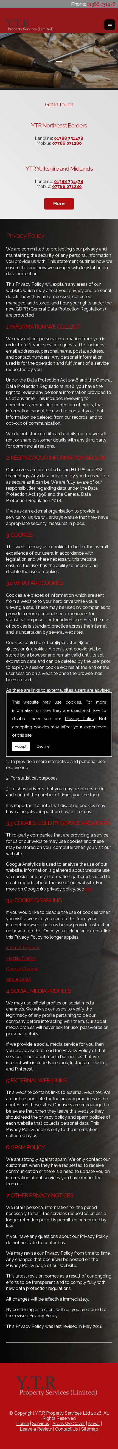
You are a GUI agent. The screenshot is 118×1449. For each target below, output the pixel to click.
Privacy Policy (79, 718)
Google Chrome (22, 968)
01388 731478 (101, 4)
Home (22, 1423)
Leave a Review (36, 1429)
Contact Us (66, 1429)
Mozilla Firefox (21, 958)
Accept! (21, 746)
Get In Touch (59, 104)
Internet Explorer (23, 947)
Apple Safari (18, 979)
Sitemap (89, 1429)
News (94, 1423)
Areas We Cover (68, 1423)
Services (40, 1423)
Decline (43, 746)
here (88, 889)
